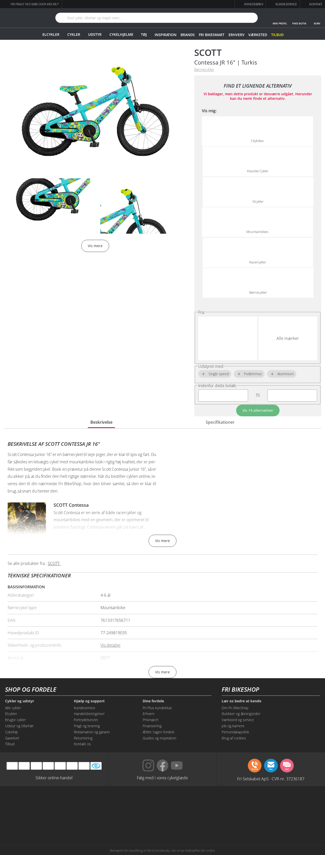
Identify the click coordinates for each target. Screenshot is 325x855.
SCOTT (208, 52)
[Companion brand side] (49, 822)
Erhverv (236, 34)
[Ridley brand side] (94, 822)
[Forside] (21, 18)
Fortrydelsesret (86, 719)
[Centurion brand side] (275, 803)
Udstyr (95, 34)
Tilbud (277, 34)
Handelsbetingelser (89, 713)
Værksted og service (238, 719)
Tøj (144, 34)
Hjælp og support (89, 701)
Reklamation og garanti (92, 732)
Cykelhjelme (121, 34)
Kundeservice (84, 707)
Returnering (83, 738)
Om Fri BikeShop (235, 707)
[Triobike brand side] (185, 822)
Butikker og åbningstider (241, 713)
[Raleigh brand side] (230, 822)
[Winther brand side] (140, 803)
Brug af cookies (234, 738)
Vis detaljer (111, 645)
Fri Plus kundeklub (157, 707)
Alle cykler (13, 707)
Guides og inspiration (159, 738)
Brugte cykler (15, 719)
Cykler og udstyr (19, 701)
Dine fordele (153, 701)
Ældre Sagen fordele (158, 732)
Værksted (257, 34)
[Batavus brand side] (49, 803)
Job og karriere (233, 725)
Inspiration (165, 34)
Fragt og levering (87, 725)
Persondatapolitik (235, 732)
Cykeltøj (11, 732)
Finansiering (152, 725)
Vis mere (162, 540)
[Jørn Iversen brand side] (275, 822)
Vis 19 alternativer (257, 410)
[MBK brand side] (94, 803)
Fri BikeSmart (211, 34)
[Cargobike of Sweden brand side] (140, 822)
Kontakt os (82, 743)
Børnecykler (204, 69)
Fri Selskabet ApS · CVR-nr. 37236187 (270, 778)
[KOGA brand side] (230, 803)
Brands (188, 34)
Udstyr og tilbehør (19, 725)
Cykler (73, 34)
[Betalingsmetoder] (48, 766)
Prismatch (150, 719)
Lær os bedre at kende (241, 701)
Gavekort (12, 738)
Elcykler (50, 34)
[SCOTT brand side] (185, 803)
